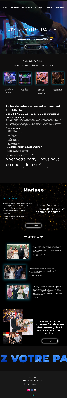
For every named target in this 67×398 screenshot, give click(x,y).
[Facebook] (32, 390)
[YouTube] (35, 390)
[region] (10, 78)
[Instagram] (28, 390)
